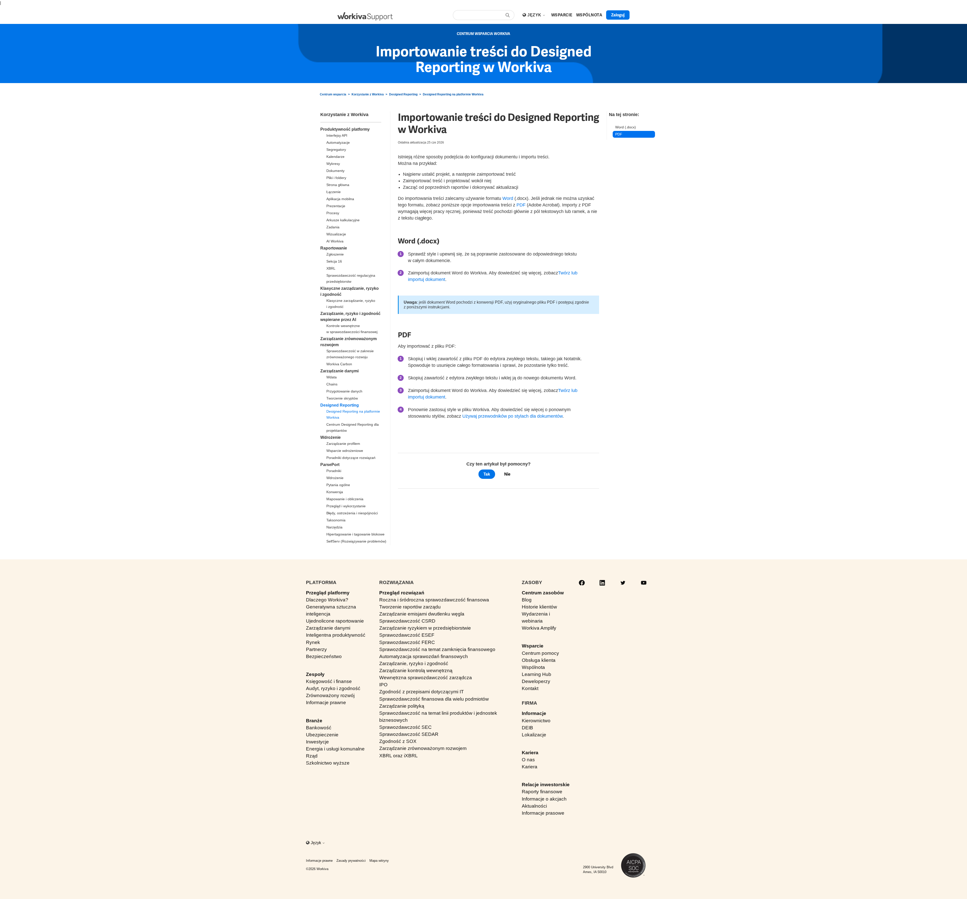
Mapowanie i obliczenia (344, 499)
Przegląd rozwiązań (401, 592)
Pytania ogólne (338, 485)
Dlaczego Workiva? (327, 599)
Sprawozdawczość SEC (405, 727)
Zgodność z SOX (398, 741)
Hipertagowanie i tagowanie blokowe (355, 534)
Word (507, 198)
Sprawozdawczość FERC (407, 642)
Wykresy (333, 164)
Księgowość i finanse (329, 681)
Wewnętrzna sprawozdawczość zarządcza (425, 677)
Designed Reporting (403, 94)
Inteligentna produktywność (335, 635)
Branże (314, 720)
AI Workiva (334, 241)
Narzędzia (334, 527)
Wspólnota (533, 667)
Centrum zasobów (543, 592)
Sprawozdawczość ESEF (406, 635)
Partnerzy (316, 649)
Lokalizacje (534, 734)
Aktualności (534, 806)
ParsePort (329, 464)
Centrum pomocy (540, 653)
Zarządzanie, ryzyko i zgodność (413, 663)
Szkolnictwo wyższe (328, 763)
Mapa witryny (379, 860)
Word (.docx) (625, 127)
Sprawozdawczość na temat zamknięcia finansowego (437, 649)
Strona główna (337, 185)
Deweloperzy (536, 681)
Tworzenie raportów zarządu (410, 606)
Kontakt (530, 688)
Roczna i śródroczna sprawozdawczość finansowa (434, 599)
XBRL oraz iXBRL (398, 755)
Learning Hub (536, 674)
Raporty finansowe (542, 791)
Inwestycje (317, 741)
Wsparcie (532, 646)
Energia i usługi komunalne (335, 748)
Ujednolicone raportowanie (335, 621)
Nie (507, 474)
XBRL (330, 268)
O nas (528, 759)
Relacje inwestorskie (546, 784)
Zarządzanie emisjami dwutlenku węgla (421, 614)
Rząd (312, 756)
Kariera (530, 752)
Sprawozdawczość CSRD (407, 621)
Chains (331, 384)
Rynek (313, 642)
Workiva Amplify (539, 628)
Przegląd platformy (328, 592)
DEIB (527, 727)
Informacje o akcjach (544, 799)
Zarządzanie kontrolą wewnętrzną (416, 670)
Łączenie (333, 192)
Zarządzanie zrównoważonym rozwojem (423, 748)
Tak (487, 474)
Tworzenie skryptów (342, 398)
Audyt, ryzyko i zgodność (333, 688)
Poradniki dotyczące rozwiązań (350, 458)
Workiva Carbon (339, 364)
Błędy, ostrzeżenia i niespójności (352, 513)
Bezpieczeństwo (324, 656)
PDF (521, 204)
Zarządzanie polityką (401, 706)
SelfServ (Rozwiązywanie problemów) (356, 541)
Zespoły (315, 674)
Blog (527, 599)
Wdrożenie (330, 437)
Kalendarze (335, 157)
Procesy (332, 213)
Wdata (331, 377)
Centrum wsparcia (333, 94)
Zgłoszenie (335, 254)
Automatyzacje (338, 142)
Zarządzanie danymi (339, 371)
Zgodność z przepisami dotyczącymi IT (421, 691)
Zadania (332, 227)
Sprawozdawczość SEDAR (408, 734)
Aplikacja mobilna (340, 199)
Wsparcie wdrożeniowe (344, 451)
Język (534, 15)
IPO (383, 684)
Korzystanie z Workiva (368, 94)
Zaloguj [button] (618, 15)
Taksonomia (336, 520)
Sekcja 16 (334, 261)
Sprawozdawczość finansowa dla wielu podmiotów (434, 699)
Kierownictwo (536, 720)
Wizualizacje (336, 234)
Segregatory (336, 150)
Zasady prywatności (351, 860)
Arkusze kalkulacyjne (343, 220)
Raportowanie (333, 248)
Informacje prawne (326, 702)
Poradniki (333, 471)
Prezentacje (335, 206)
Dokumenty (335, 171)
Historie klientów (539, 606)
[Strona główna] (365, 16)
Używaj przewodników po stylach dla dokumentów (512, 416)
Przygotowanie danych (344, 391)
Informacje (534, 713)
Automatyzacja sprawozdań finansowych (423, 656)
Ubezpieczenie (322, 734)
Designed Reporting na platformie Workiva (453, 94)
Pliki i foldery (336, 178)
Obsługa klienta (539, 660)
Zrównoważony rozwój (330, 695)
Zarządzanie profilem (343, 444)
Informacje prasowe (543, 813)
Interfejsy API (336, 135)
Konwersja (334, 492)
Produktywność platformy (345, 129)
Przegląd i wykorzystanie (346, 506)
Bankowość (318, 727)
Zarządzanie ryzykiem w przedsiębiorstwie (425, 628)
